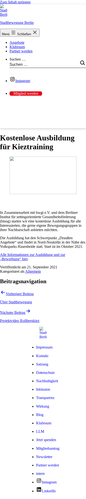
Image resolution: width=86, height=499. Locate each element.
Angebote (17, 42)
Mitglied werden (25, 93)
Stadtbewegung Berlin (17, 23)
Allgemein (33, 271)
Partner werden (21, 51)
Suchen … (18, 59)
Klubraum (17, 47)
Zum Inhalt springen (15, 2)
